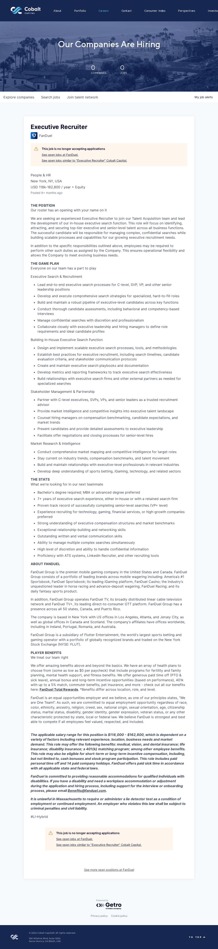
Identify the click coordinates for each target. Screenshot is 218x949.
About (57, 11)
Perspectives (186, 11)
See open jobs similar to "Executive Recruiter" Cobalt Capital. (84, 160)
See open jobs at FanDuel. (60, 154)
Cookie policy (119, 915)
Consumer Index (154, 11)
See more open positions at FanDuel (109, 870)
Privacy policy (99, 915)
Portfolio (80, 11)
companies (18, 97)
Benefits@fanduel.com (87, 790)
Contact (127, 11)
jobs (50, 97)
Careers (104, 11)
